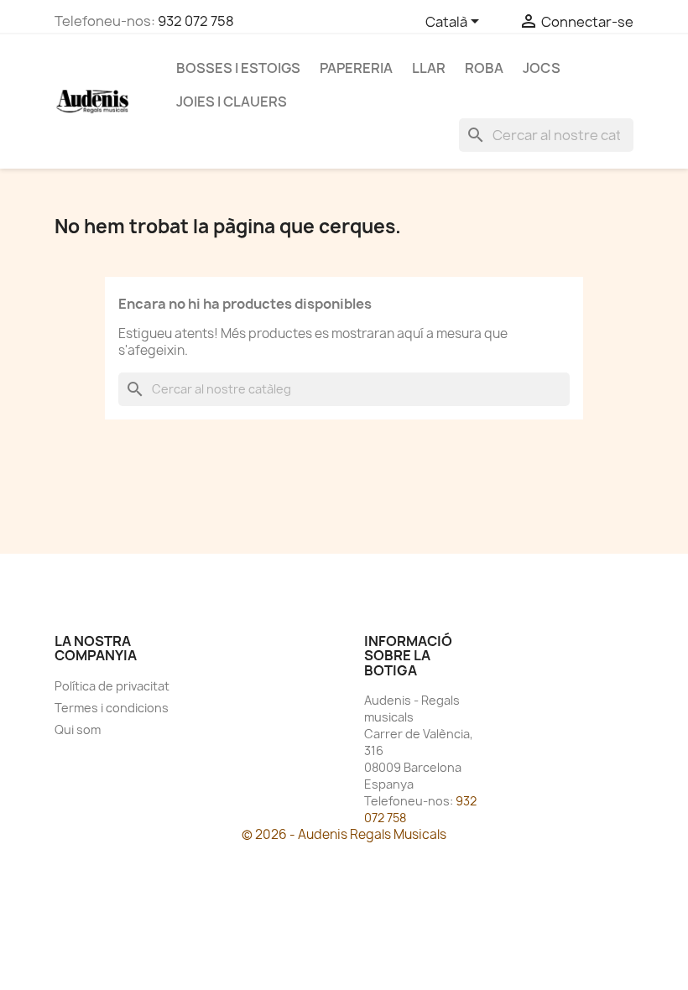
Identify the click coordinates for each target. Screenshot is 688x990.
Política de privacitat (112, 686)
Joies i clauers (231, 101)
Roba (484, 68)
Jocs (541, 68)
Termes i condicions (112, 708)
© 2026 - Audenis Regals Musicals (344, 834)
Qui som (78, 729)
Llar (429, 68)
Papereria (356, 68)
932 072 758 (196, 21)
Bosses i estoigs (238, 68)
